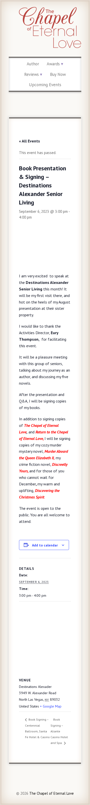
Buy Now (58, 74)
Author (33, 64)
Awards (53, 64)
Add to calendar (45, 545)
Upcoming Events (45, 84)
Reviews (31, 74)
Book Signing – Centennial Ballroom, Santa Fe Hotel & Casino (37, 728)
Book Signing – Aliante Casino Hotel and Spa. (59, 731)
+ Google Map (51, 706)
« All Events (29, 140)
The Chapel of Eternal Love (51, 793)
